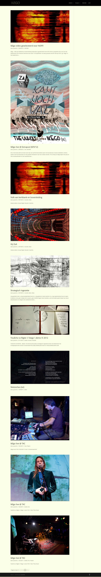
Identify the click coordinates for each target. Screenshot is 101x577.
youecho (15, 48)
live (25, 149)
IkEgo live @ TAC (18, 443)
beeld (26, 340)
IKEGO (70, 3)
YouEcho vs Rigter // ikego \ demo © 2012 (29, 337)
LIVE (89, 3)
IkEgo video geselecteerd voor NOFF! (27, 45)
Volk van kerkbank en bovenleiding (26, 197)
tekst (30, 293)
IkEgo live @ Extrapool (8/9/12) (24, 147)
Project (77, 3)
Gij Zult (14, 244)
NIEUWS (84, 3)
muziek (26, 200)
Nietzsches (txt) (17, 387)
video (30, 200)
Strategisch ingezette (20, 290)
